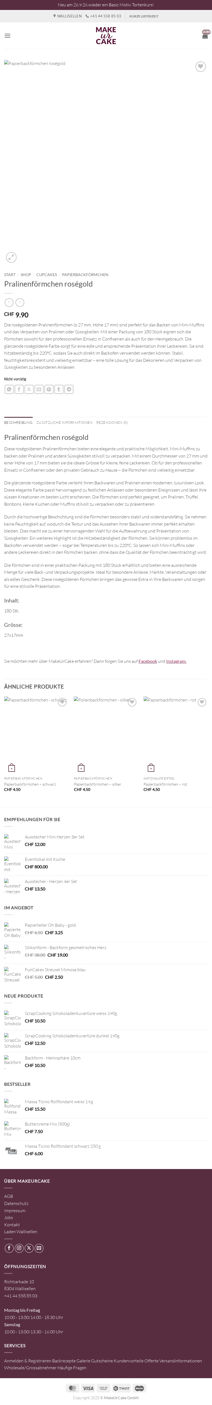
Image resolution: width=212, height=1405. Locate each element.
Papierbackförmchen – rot (165, 784)
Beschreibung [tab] (18, 422)
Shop (26, 274)
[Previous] (4, 751)
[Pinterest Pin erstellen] (49, 389)
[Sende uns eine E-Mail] (39, 1248)
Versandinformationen (180, 1361)
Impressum (14, 1210)
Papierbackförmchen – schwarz (30, 784)
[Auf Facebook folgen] (9, 1248)
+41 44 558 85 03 (20, 1295)
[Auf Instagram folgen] (19, 1248)
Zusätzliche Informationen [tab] (64, 422)
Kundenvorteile (129, 1361)
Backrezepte (64, 1361)
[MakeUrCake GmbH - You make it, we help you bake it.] (106, 35)
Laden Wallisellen (20, 1231)
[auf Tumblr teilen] (58, 389)
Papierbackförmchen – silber (97, 784)
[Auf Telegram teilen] (68, 389)
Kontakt (12, 1224)
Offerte (151, 1361)
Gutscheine (102, 1361)
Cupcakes (46, 274)
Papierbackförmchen (85, 274)
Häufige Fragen (71, 1367)
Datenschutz (16, 1203)
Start (9, 274)
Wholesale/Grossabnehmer (30, 1367)
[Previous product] (19, 302)
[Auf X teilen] (29, 389)
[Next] (207, 751)
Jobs (8, 1217)
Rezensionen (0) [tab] (112, 422)
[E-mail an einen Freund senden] (39, 389)
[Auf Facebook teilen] (19, 389)
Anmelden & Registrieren (27, 1361)
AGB (8, 1196)
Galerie (83, 1361)
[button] (7, 35)
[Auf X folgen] (29, 1248)
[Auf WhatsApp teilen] (9, 389)
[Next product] (9, 302)
